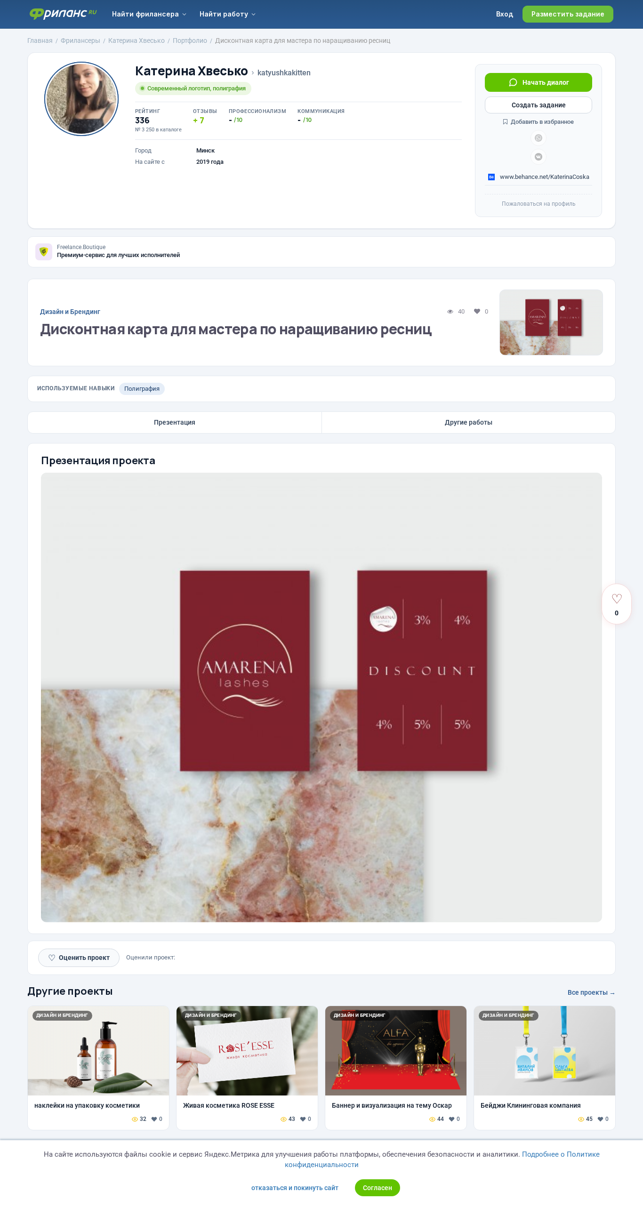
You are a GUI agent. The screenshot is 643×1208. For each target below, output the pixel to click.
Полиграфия (142, 388)
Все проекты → (592, 992)
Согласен (377, 1188)
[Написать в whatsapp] (538, 138)
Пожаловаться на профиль (539, 204)
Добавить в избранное (541, 121)
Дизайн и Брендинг (70, 311)
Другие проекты (70, 991)
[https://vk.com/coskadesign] (538, 157)
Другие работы (468, 422)
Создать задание (539, 105)
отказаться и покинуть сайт (294, 1188)
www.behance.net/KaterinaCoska (543, 176)
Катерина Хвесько (191, 71)
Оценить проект (79, 958)
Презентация (174, 422)
